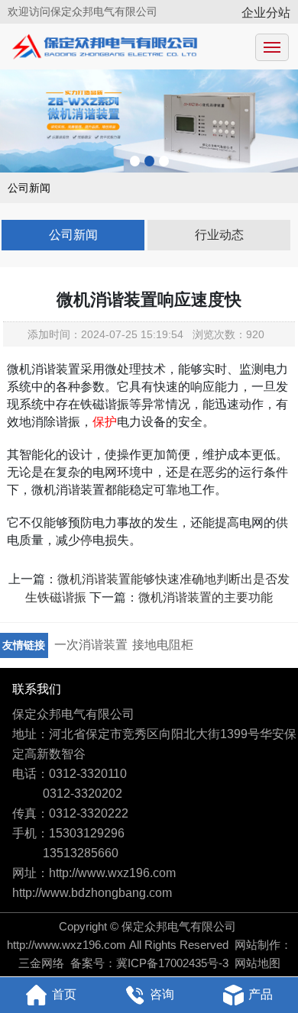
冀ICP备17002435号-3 (172, 963)
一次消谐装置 (91, 644)
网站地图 (257, 963)
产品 (260, 994)
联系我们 (36, 688)
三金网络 (41, 963)
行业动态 (219, 234)
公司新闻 (73, 234)
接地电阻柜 (162, 644)
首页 (64, 994)
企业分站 (265, 12)
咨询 (162, 994)
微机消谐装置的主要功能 (205, 597)
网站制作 (257, 944)
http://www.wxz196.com (66, 944)
